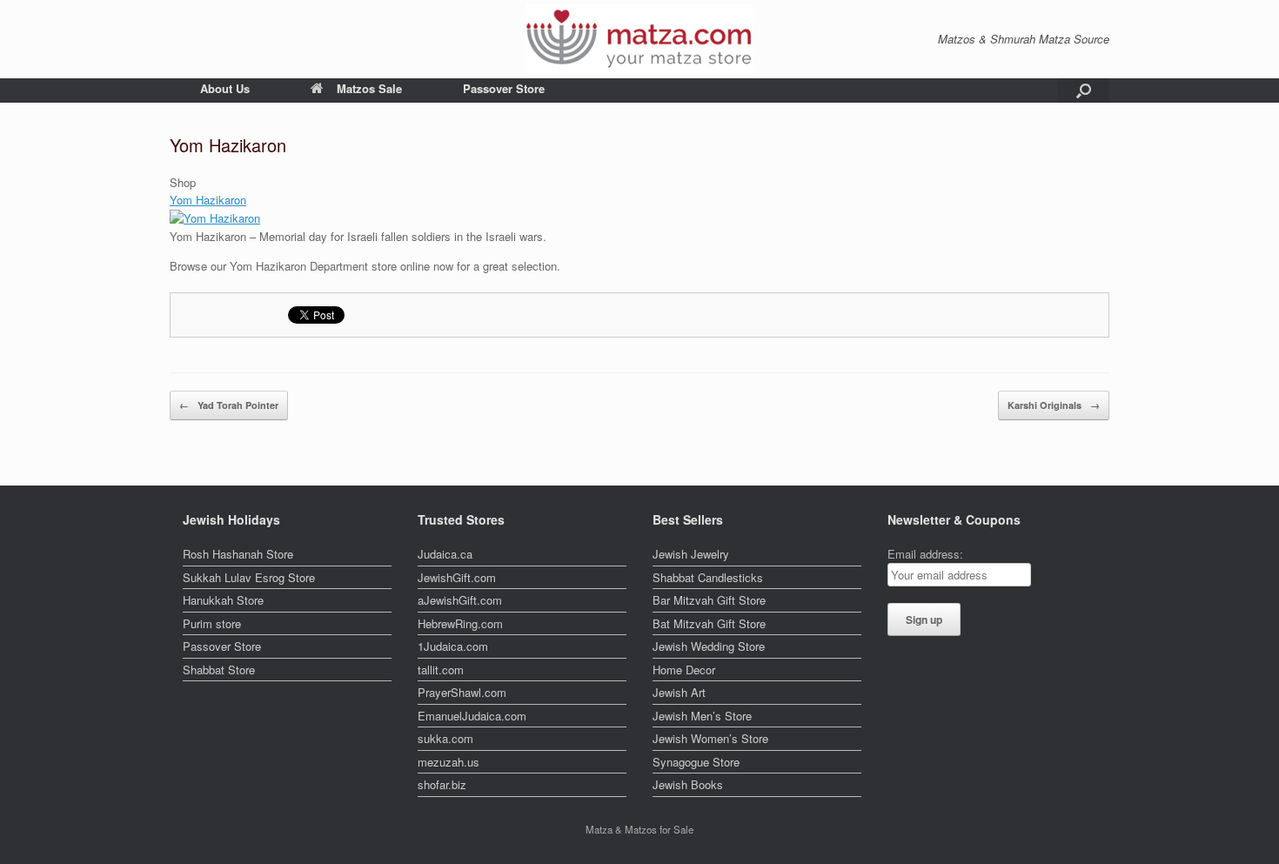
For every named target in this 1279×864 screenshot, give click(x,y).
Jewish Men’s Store (702, 715)
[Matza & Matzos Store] (639, 39)
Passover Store (504, 88)
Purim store (212, 623)
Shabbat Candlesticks (708, 577)
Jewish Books (688, 784)
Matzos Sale (369, 88)
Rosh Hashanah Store (238, 554)
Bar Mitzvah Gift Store (709, 600)
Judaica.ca (445, 554)
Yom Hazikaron (208, 199)
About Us (225, 88)
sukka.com (445, 738)
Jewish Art (679, 692)
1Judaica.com (453, 646)
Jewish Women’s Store (710, 738)
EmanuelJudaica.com (472, 715)
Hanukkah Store (223, 600)
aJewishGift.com (460, 600)
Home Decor (684, 669)
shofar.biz (442, 784)
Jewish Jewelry (691, 554)
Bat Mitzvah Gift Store (709, 623)
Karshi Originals (1054, 405)
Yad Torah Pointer (228, 405)
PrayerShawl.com (462, 692)
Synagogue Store (696, 761)
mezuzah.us (448, 761)
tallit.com (441, 669)
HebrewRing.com (460, 623)
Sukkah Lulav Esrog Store (249, 577)
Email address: (925, 554)
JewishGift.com (457, 577)
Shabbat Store (219, 669)
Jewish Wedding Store (709, 646)
